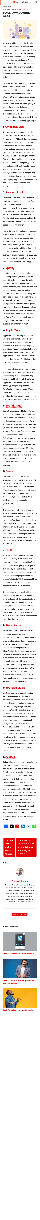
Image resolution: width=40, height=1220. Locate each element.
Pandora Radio (14, 192)
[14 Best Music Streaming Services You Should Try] (20, 968)
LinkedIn (16, 914)
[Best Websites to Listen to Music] (20, 998)
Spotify (10, 268)
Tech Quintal (20, 2)
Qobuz (10, 757)
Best (9, 6)
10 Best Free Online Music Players (18, 953)
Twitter (25, 914)
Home (5, 6)
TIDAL (8, 550)
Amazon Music (14, 127)
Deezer (10, 471)
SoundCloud (14, 405)
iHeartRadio (13, 625)
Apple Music (13, 330)
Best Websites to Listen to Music (18, 1010)
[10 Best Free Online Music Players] (20, 941)
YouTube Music (15, 688)
